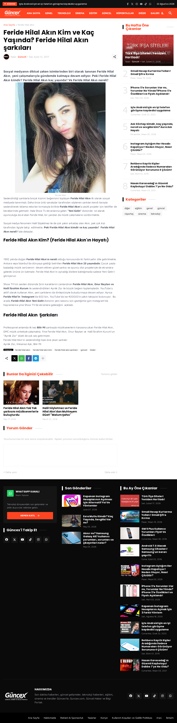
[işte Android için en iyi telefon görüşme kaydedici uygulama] (129, 628)
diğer (127, 208)
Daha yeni (11, 472)
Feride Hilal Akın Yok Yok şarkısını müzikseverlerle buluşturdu (20, 411)
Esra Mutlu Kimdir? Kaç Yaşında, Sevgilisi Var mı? (98, 519)
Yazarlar (92, 717)
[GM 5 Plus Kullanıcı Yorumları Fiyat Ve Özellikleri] (129, 533)
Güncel (106, 13)
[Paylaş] (114, 57)
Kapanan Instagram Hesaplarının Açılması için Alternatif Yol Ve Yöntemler (97, 501)
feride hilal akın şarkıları (66, 350)
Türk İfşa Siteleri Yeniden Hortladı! (153, 498)
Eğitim (93, 13)
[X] (14, 358)
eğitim (138, 208)
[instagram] (38, 540)
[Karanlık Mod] (163, 13)
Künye (104, 717)
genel (150, 208)
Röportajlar (125, 13)
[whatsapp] (46, 540)
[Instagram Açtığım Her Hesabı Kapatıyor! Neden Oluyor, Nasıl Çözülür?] (129, 570)
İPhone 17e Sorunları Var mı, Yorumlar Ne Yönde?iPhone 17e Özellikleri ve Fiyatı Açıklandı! (151, 91)
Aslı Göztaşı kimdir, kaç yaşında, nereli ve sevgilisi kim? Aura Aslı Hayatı (152, 127)
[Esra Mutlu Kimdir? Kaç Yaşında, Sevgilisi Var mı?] (71, 521)
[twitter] (14, 540)
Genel (49, 13)
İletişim (170, 717)
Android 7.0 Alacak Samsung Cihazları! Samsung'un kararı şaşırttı (154, 550)
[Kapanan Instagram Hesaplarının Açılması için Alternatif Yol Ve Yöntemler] (71, 501)
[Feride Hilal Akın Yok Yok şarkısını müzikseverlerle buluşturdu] (21, 392)
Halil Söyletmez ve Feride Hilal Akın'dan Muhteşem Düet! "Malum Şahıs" (60, 411)
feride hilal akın (26, 25)
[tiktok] (30, 540)
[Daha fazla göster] (43, 358)
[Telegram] (36, 358)
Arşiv (159, 717)
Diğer (142, 13)
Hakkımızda (50, 717)
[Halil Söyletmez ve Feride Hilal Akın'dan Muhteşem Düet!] (60, 392)
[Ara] (170, 13)
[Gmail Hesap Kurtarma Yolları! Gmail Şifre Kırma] (129, 516)
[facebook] (6, 540)
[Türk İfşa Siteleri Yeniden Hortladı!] (129, 501)
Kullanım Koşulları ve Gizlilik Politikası (132, 717)
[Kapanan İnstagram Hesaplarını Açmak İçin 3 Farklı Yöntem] (129, 611)
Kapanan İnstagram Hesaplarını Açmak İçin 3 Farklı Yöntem (157, 609)
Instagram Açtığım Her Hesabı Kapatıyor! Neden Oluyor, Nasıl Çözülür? (151, 147)
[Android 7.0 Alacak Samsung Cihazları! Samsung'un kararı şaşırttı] (129, 550)
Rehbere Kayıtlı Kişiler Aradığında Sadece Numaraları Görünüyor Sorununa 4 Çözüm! (151, 167)
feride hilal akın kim (42, 350)
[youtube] (22, 540)
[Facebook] (29, 358)
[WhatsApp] (21, 358)
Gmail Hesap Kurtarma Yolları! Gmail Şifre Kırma (151, 72)
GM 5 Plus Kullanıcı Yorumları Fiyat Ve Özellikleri (154, 532)
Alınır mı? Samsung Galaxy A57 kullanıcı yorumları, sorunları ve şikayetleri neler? (98, 538)
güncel (84, 350)
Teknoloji (64, 13)
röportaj (129, 213)
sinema (142, 213)
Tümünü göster (109, 374)
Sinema (79, 13)
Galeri (155, 13)
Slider (93, 350)
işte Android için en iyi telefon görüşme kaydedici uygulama (53, 4)
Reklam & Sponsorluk (71, 717)
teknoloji (155, 213)
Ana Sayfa (33, 13)
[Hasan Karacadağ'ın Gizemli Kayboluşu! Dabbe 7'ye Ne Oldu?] (129, 665)
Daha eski (110, 472)
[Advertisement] (148, 246)
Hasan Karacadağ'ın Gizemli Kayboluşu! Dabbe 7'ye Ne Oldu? (152, 185)
